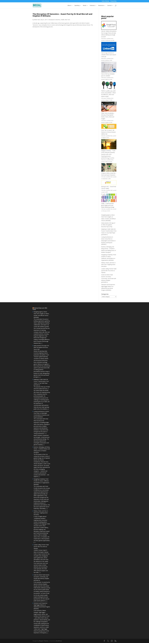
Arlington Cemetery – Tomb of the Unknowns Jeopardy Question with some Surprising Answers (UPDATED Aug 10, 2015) (108, 154)
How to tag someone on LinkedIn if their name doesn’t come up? (108, 54)
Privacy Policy (113, 1)
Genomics (57, 19)
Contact (109, 5)
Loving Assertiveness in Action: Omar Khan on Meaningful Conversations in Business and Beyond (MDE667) (108, 240)
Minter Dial (37, 19)
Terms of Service (105, 1)
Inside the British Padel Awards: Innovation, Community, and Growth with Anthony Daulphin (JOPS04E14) (108, 278)
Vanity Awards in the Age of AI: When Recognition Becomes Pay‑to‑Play (108, 224)
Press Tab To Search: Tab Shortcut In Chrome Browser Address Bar (108, 132)
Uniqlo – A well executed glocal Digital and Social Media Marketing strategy (107, 205)
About (69, 5)
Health (62, 19)
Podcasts (92, 5)
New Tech (67, 19)
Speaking (76, 5)
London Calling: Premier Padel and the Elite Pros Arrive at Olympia (108, 270)
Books (84, 5)
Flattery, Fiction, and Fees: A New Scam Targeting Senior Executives (108, 264)
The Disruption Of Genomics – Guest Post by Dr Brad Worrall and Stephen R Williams (62, 15)
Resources (101, 5)
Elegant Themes (43, 641)
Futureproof (52, 19)
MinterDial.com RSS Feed (40, 308)
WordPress (59, 641)
